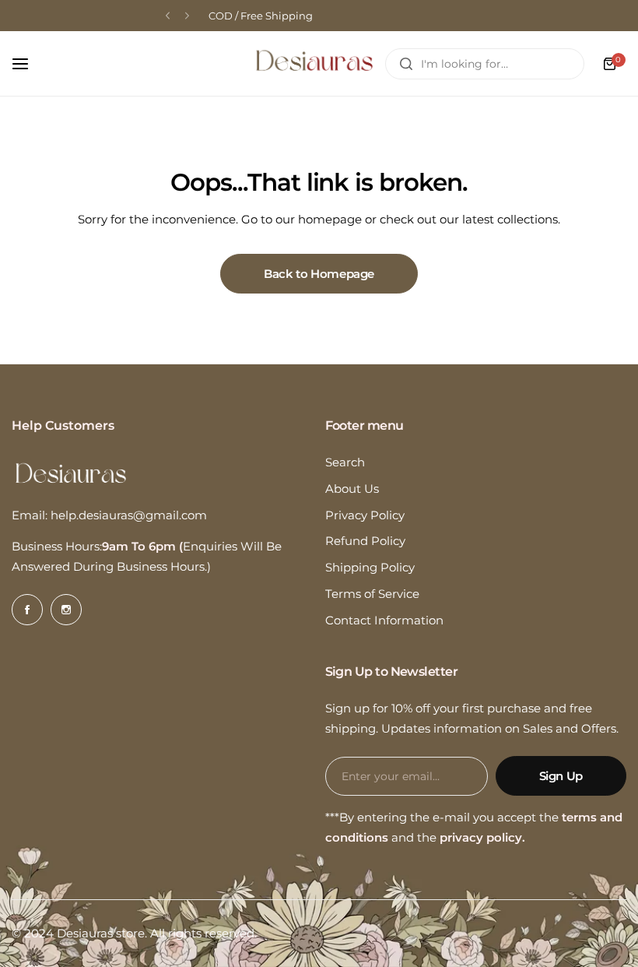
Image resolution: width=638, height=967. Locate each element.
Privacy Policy (365, 515)
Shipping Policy (370, 567)
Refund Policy (365, 540)
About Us (352, 488)
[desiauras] (314, 63)
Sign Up (561, 775)
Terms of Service (372, 593)
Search (345, 462)
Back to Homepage (319, 273)
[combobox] (484, 63)
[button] (168, 16)
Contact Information (384, 620)
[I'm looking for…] (406, 63)
